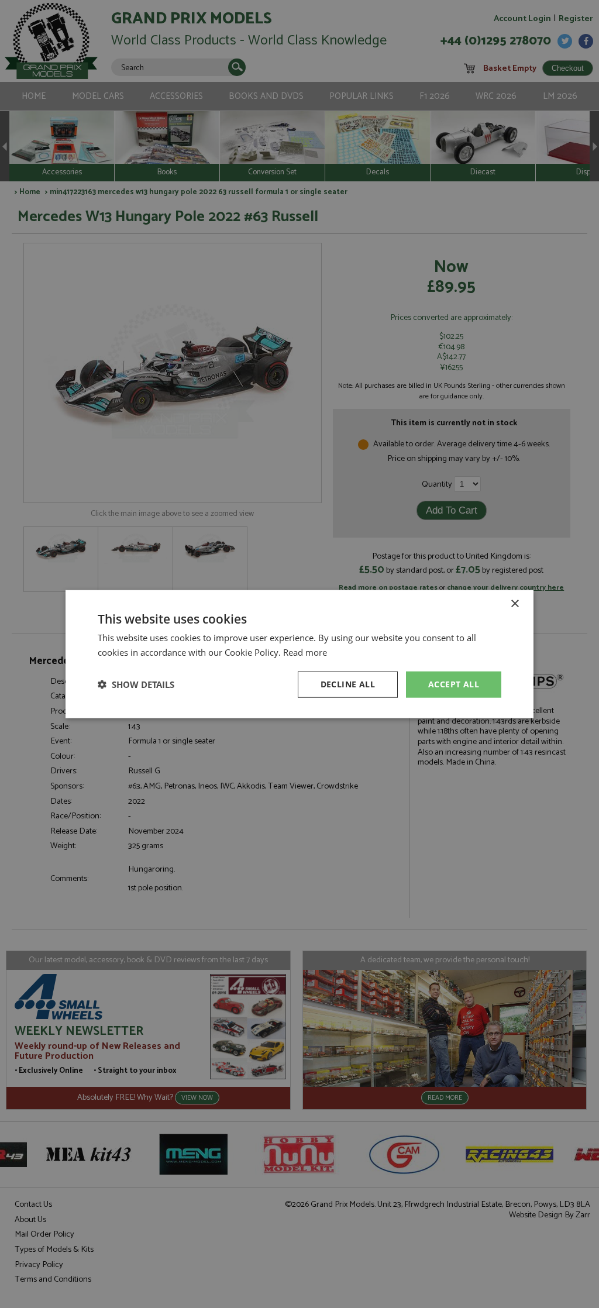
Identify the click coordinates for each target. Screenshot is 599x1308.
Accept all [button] (453, 684)
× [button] (514, 604)
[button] (136, 684)
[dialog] (299, 654)
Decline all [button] (348, 684)
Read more (305, 652)
